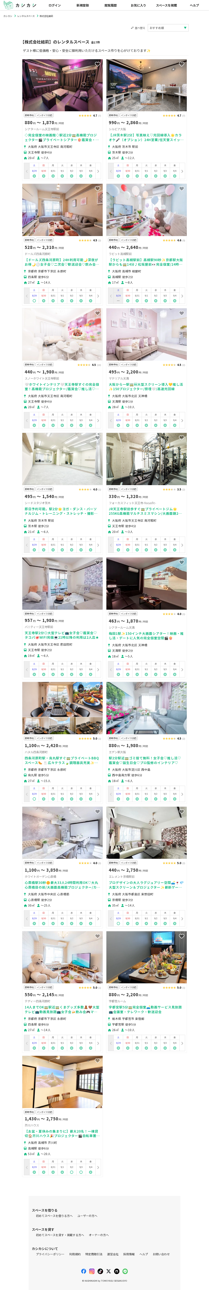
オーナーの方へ (99, 1235)
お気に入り (138, 5)
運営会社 (113, 1254)
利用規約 (75, 1254)
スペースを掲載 (166, 5)
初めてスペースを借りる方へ (54, 1216)
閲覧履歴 (110, 5)
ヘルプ (194, 5)
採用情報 (129, 1254)
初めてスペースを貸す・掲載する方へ (60, 1235)
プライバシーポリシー (50, 1254)
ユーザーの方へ (87, 1216)
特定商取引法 (93, 1254)
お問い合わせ (161, 1254)
